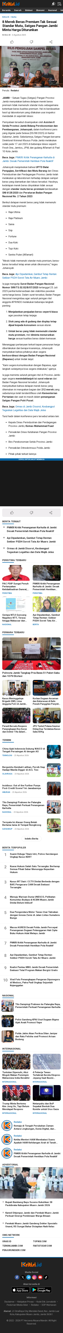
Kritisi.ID (5, 17)
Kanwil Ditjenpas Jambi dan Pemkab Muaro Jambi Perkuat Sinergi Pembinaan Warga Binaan (32, 1214)
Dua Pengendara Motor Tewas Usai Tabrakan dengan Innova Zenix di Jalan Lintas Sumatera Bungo (35, 915)
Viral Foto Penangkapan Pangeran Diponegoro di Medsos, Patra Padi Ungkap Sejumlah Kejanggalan (35, 982)
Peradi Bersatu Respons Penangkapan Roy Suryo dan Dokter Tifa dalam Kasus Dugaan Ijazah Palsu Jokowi (16, 731)
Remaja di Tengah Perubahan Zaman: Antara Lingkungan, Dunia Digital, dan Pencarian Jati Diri (34, 1128)
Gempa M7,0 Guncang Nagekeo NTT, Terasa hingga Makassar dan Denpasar (14, 619)
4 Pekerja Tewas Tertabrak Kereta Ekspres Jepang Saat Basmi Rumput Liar (46, 1076)
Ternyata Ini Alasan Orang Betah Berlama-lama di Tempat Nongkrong (21, 824)
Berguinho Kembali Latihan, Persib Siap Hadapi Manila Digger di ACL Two (23, 768)
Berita (13, 17)
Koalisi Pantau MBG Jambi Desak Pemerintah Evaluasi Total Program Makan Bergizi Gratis (34, 969)
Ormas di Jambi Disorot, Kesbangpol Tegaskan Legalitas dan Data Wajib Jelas (30, 550)
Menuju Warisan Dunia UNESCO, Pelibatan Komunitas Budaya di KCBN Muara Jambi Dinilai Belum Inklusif (32, 900)
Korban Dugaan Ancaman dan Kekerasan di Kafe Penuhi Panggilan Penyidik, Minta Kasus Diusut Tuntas (47, 702)
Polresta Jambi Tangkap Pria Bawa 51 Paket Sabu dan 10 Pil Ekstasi (31, 674)
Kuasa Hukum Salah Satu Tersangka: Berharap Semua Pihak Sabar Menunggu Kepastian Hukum (35, 869)
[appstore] (20, 1290)
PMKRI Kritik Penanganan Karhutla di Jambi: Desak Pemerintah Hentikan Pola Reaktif (32, 529)
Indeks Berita (31, 838)
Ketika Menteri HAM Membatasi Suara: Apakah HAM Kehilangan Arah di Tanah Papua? (35, 1142)
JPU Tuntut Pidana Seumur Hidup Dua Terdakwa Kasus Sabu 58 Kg (46, 729)
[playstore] (41, 1290)
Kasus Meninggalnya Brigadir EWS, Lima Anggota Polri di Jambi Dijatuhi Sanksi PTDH (14, 702)
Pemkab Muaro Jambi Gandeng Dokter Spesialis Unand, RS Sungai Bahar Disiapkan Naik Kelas (31, 1225)
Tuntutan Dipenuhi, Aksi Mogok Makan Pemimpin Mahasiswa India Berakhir (16, 1075)
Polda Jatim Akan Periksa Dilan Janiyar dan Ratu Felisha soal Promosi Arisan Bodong (36, 1036)
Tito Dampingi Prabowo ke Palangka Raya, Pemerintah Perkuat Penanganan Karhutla (23, 805)
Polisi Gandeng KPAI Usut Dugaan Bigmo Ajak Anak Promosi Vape (37, 1021)
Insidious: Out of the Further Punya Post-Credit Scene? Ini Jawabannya (21, 787)
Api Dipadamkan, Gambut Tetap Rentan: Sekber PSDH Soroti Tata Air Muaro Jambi (31, 540)
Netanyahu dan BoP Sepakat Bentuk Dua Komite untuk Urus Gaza (46, 1106)
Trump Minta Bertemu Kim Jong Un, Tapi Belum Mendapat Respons (15, 1106)
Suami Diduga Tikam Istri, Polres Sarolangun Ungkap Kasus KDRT (34, 855)
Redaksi (15, 90)
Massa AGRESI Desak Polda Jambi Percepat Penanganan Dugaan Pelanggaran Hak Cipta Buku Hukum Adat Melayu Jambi (33, 930)
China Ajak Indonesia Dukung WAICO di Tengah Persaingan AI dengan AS (23, 750)
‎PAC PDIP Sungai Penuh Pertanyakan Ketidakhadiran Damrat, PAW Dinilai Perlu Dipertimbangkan (15, 589)
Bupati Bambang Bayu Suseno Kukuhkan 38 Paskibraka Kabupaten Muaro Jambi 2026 (28, 1204)
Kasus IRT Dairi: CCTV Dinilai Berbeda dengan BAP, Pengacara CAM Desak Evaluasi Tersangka (34, 884)
